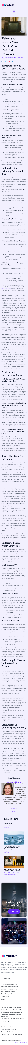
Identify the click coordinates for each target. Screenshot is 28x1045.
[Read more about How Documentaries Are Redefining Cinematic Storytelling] (14, 837)
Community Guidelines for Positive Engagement (11, 1015)
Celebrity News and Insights (9, 989)
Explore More (5, 996)
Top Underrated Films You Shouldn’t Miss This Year (12, 870)
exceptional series (6, 288)
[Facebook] (2, 61)
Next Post (14, 811)
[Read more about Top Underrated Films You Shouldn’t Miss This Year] (14, 862)
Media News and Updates (8, 991)
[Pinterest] (9, 61)
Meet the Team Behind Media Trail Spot (12, 1009)
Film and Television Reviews (9, 57)
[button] (14, 11)
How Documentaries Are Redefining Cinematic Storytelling (12, 847)
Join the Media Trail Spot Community (11, 1012)
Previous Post (14, 808)
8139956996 (8, 824)
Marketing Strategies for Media (9, 986)
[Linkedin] (12, 61)
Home (2, 1005)
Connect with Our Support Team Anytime (12, 1018)
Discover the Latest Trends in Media (11, 1007)
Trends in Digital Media (7, 994)
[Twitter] (5, 61)
